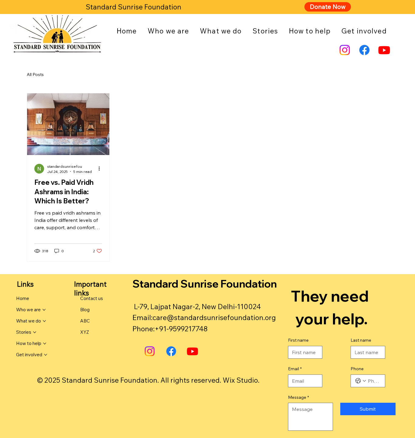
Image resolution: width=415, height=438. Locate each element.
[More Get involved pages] (45, 354)
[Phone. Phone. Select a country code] (361, 381)
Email (295, 368)
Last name (361, 340)
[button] (168, 30)
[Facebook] (364, 50)
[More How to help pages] (44, 343)
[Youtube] (384, 50)
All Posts (35, 74)
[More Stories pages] (34, 332)
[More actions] (101, 168)
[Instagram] (345, 50)
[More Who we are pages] (44, 309)
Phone (357, 368)
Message (298, 397)
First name (298, 340)
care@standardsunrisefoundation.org (214, 317)
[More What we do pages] (44, 320)
